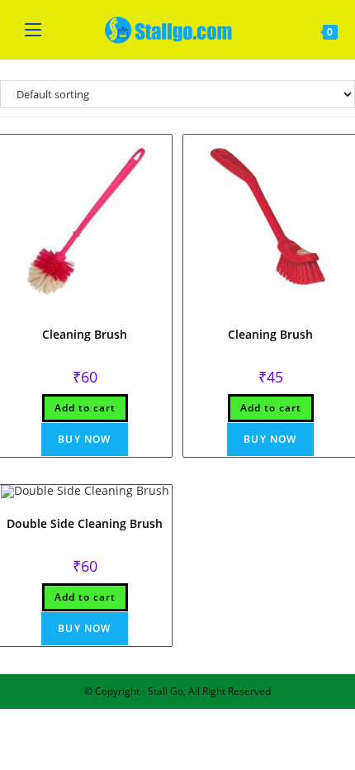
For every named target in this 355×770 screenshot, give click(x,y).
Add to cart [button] (85, 408)
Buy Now (84, 439)
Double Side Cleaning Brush (85, 523)
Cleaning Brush (84, 334)
